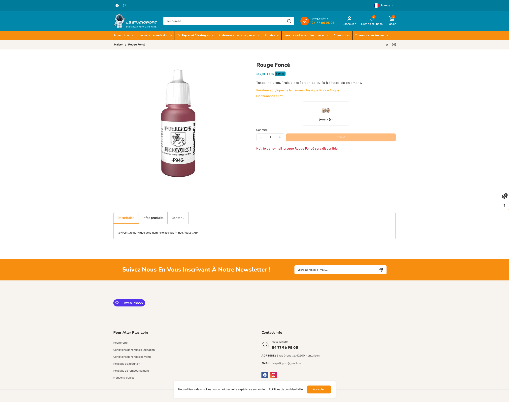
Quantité (262, 130)
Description (126, 218)
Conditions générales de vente (132, 357)
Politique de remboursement (131, 370)
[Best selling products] (394, 44)
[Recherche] (289, 20)
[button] (389, 21)
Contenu (178, 218)
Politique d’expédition (126, 363)
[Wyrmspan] (387, 44)
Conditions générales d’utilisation (134, 350)
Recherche (120, 342)
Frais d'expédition (296, 83)
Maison (118, 44)
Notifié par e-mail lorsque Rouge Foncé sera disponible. (297, 148)
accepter (319, 389)
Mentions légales (123, 377)
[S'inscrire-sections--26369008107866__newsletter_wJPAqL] (381, 269)
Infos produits (153, 218)
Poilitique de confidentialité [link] (286, 389)
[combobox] (228, 20)
